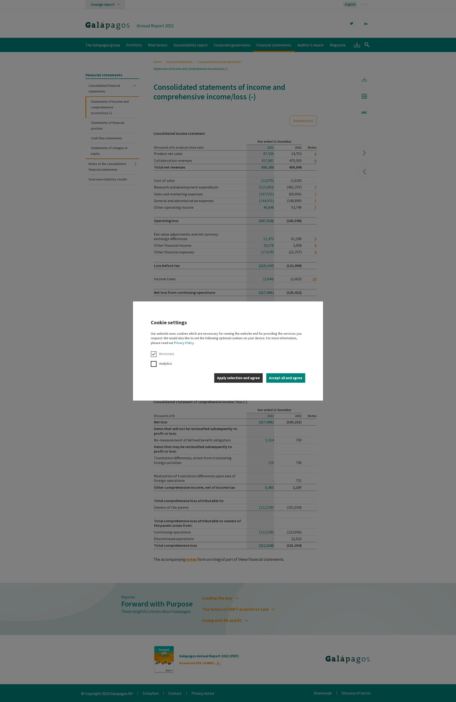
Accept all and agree (285, 378)
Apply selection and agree (238, 378)
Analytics (165, 363)
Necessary (166, 354)
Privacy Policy (184, 343)
